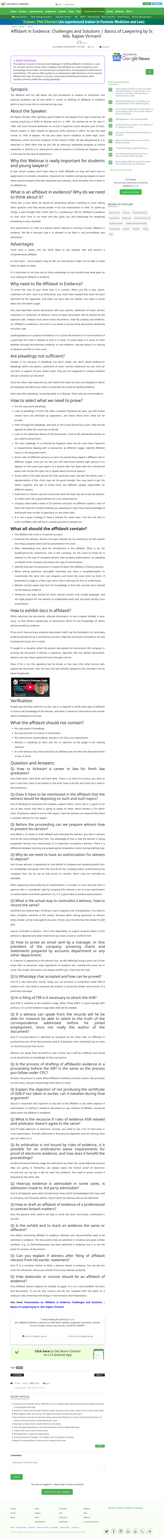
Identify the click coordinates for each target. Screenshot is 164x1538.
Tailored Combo (63, 16)
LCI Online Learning (91, 1522)
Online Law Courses (94, 11)
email (136, 185)
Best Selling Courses (41, 16)
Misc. (111, 234)
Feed (37, 1517)
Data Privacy (123, 16)
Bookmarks (63, 1522)
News (71, 11)
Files (78, 11)
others (19, 1368)
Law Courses (69, 4)
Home (14, 11)
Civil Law (126, 213)
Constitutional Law (140, 213)
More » (100, 1446)
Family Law (126, 218)
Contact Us (75, 1527)
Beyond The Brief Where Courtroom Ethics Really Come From (40, 1440)
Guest (84, 43)
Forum (13, 1513)
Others (24, 1388)
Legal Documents (116, 223)
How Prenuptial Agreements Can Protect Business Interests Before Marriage (46, 1427)
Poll (60, 1513)
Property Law (114, 229)
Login (147, 4)
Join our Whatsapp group (81, 1336)
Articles (23, 11)
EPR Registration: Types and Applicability (31, 1434)
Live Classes (21, 16)
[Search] (149, 72)
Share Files (63, 1517)
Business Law (114, 213)
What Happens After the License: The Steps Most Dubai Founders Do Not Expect (48, 1414)
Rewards (87, 1508)
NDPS (83, 16)
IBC (76, 16)
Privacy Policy (65, 1527)
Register (157, 4)
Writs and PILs (108, 16)
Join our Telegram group (35, 1336)
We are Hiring (21, 1527)
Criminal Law (114, 218)
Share (91, 47)
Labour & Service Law (142, 218)
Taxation (126, 229)
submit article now (130, 192)
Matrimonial (94, 16)
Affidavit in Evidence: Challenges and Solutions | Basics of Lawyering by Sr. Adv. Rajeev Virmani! (82, 33)
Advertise (31, 1527)
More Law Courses (141, 16)
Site (59, 4)
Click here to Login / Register (57, 1492)
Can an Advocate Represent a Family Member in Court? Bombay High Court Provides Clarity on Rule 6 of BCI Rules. (134, 111)
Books (110, 11)
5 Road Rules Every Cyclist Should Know (31, 1430)
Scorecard (63, 1508)
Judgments (50, 11)
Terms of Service (43, 1527)
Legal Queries (36, 11)
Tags (85, 1513)
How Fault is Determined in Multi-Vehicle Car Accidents (37, 1424)
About (13, 1527)
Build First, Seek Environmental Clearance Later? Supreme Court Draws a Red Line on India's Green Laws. (59, 1410)
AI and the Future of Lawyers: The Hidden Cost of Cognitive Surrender (44, 1437)
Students (136, 229)
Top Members (40, 1522)
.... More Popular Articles (120, 170)
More (129, 11)
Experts (62, 11)
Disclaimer (54, 1527)
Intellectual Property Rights (136, 223)
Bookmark (105, 47)
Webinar (119, 11)
